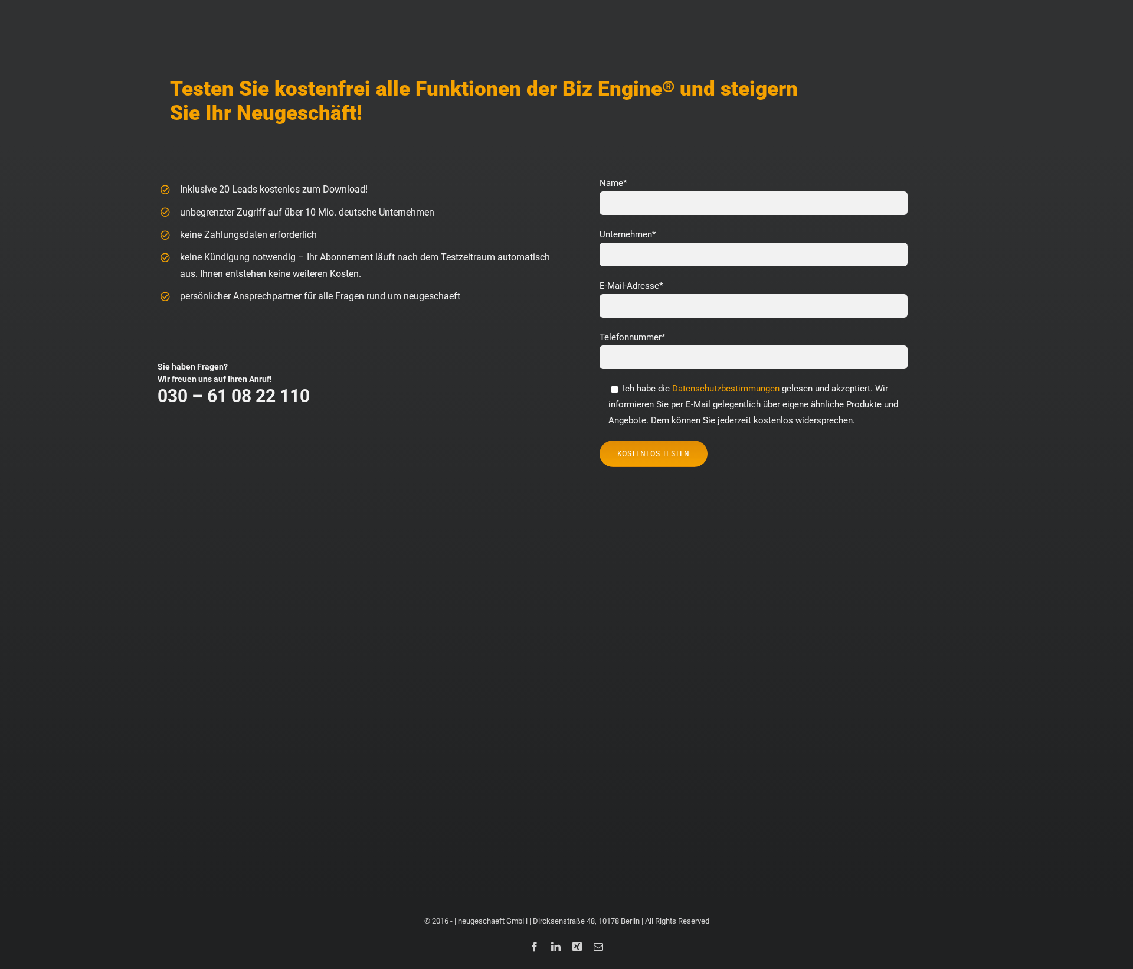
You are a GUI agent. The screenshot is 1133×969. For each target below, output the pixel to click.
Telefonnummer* (632, 337)
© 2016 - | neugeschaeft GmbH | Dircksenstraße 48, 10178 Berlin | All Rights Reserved (566, 920)
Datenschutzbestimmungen (727, 388)
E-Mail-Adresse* (631, 285)
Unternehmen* (628, 234)
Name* (613, 183)
